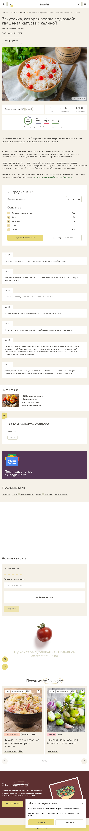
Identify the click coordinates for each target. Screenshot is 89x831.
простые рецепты (27, 494)
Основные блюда (12, 734)
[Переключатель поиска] (4, 4)
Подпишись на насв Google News (18, 473)
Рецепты (14, 12)
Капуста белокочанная (22, 213)
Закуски (23, 12)
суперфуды (48, 494)
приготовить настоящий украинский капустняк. (53, 177)
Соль (14, 225)
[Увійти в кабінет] (79, 4)
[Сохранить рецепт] (5, 659)
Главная (5, 12)
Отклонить (69, 822)
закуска (38, 494)
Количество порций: (16, 199)
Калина (15, 217)
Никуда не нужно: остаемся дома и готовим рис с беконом (21, 742)
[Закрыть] (82, 803)
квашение (6, 494)
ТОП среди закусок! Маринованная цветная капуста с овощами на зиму (32, 400)
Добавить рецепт (13, 804)
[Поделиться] (5, 667)
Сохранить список (65, 238)
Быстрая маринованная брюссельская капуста (62, 741)
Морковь (16, 221)
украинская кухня (61, 494)
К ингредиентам (12, 40)
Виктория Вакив (10, 751)
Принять (41, 822)
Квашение (12, 438)
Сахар (14, 230)
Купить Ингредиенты (25, 238)
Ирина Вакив (52, 751)
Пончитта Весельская (15, 29)
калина (15, 494)
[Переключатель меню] (85, 4)
